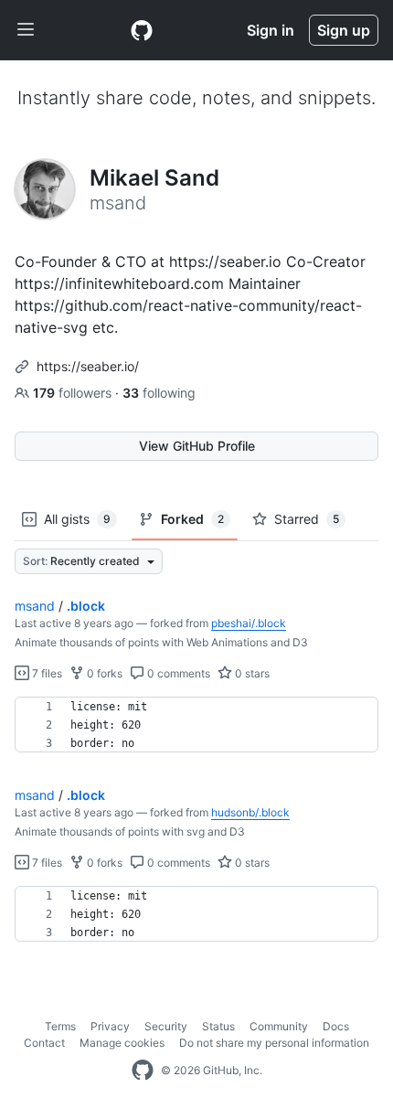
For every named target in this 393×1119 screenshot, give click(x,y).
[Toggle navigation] (26, 30)
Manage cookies (122, 1043)
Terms (60, 1026)
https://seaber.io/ (88, 366)
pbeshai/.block (248, 623)
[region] (196, 725)
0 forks (103, 673)
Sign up (343, 30)
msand (35, 605)
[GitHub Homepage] (143, 1070)
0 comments (177, 673)
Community (279, 1026)
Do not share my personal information (274, 1043)
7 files (45, 673)
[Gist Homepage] (142, 30)
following (159, 392)
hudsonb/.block (250, 812)
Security (165, 1026)
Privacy (110, 1026)
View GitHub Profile (197, 445)
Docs (336, 1026)
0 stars (251, 673)
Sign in (270, 30)
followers (74, 392)
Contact (44, 1043)
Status (218, 1026)
